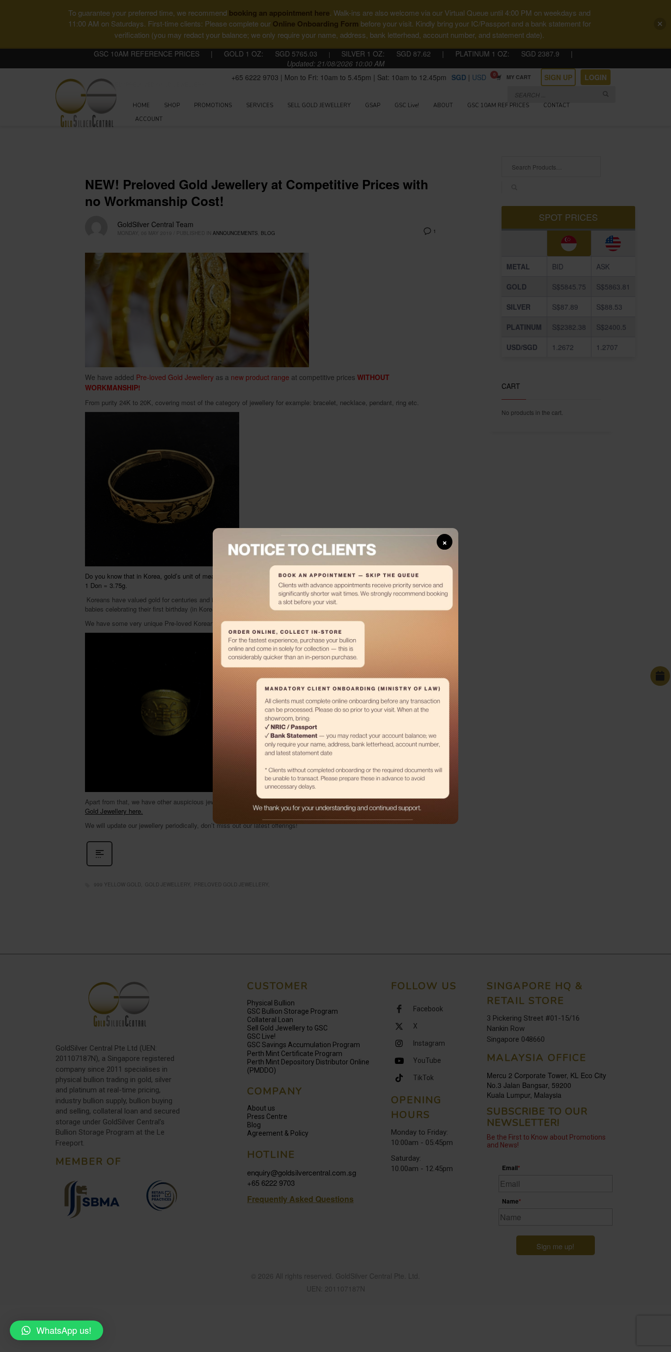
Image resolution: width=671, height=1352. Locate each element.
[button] (56, 1330)
